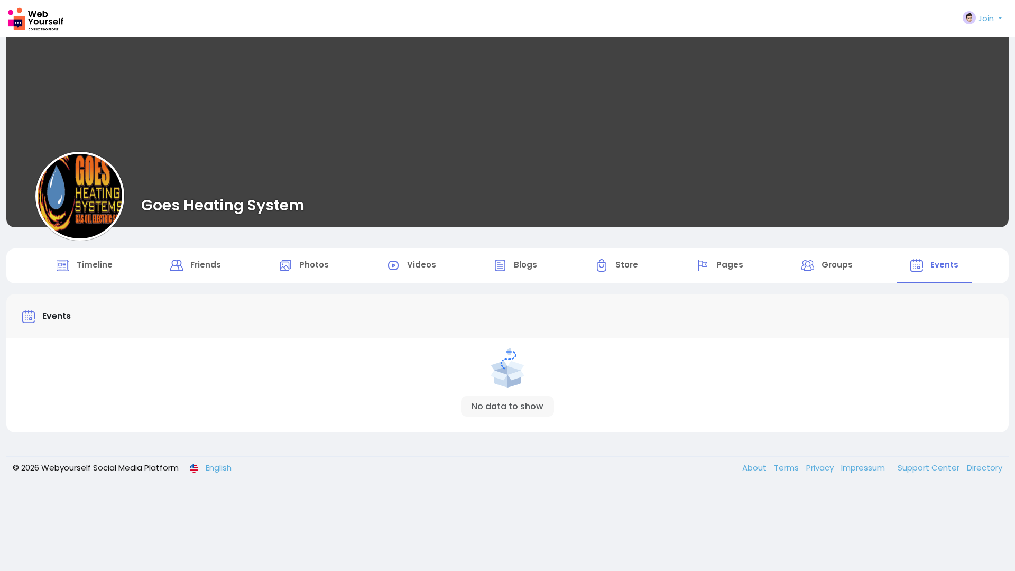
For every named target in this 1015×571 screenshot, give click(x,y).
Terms (787, 467)
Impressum (864, 467)
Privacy (821, 467)
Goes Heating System (222, 205)
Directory (984, 467)
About (755, 467)
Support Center (930, 467)
